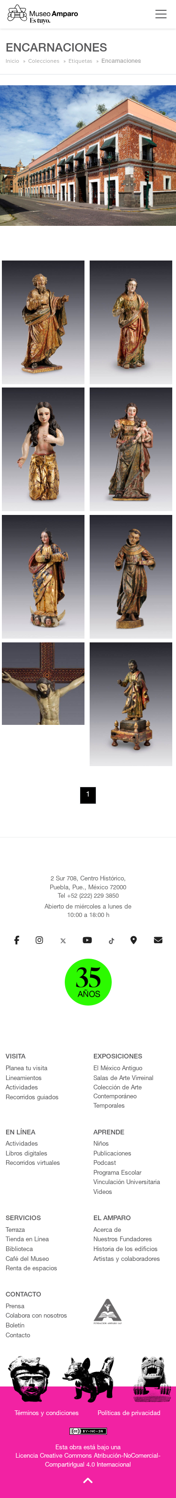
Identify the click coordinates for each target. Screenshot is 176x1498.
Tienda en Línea (27, 1240)
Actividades (22, 1088)
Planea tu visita (26, 1069)
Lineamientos (24, 1079)
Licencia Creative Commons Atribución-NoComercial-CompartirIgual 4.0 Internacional (88, 1460)
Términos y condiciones (47, 1414)
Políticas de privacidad (129, 1414)
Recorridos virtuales (33, 1164)
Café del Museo (27, 1260)
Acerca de (107, 1231)
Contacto (18, 1336)
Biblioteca (19, 1250)
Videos (102, 1193)
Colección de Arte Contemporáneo (117, 1092)
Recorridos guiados (32, 1098)
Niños (101, 1144)
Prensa (15, 1307)
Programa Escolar (117, 1173)
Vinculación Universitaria (126, 1183)
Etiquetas (80, 61)
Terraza (15, 1231)
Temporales (109, 1106)
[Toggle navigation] (158, 14)
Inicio (12, 61)
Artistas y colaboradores (126, 1260)
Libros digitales (26, 1154)
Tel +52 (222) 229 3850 (88, 897)
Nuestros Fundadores (122, 1240)
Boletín (15, 1326)
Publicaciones (112, 1154)
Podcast (104, 1164)
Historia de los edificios (125, 1250)
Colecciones (44, 61)
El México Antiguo (117, 1069)
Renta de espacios (31, 1269)
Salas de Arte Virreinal (123, 1079)
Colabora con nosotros (36, 1316)
